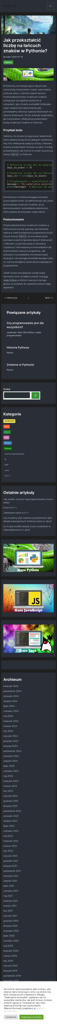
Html (19, 332)
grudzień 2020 (10, 921)
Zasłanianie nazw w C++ (16, 512)
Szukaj (6, 389)
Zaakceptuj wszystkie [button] (31, 1017)
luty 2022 (8, 851)
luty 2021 (8, 910)
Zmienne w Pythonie (20, 364)
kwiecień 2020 (10, 950)
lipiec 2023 (9, 766)
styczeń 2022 (10, 856)
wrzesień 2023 (11, 756)
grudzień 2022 (10, 801)
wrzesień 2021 (10, 876)
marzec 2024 (10, 726)
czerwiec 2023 (11, 771)
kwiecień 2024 (10, 721)
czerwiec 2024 (11, 711)
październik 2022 (12, 811)
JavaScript (11, 332)
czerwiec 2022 (11, 831)
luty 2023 (8, 791)
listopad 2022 (10, 806)
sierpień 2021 (10, 880)
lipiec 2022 (9, 826)
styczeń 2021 (10, 915)
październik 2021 (12, 871)
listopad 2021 (10, 866)
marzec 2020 (10, 955)
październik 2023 (12, 751)
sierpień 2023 (10, 761)
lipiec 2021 (8, 886)
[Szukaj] (35, 395)
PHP (6, 465)
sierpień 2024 (10, 701)
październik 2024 (12, 691)
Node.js (8, 448)
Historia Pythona (18, 347)
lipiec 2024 (9, 706)
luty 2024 (8, 731)
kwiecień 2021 (10, 901)
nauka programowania (14, 454)
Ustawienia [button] (11, 1017)
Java (7, 470)
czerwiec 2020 (11, 940)
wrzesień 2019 (10, 980)
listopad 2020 (10, 926)
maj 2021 (8, 896)
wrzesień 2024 (11, 696)
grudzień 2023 (10, 741)
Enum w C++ (10, 507)
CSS (25, 332)
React (7, 432)
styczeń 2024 (10, 736)
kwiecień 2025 (10, 686)
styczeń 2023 (10, 796)
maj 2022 (8, 836)
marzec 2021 (10, 905)
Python (8, 62)
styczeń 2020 (10, 965)
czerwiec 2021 (10, 891)
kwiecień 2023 (10, 781)
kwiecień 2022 (10, 841)
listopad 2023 (10, 746)
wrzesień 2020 (11, 931)
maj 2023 (8, 776)
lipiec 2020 (9, 935)
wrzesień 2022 (11, 816)
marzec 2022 (10, 846)
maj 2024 (8, 716)
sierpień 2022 (10, 821)
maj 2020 (8, 945)
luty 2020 (8, 961)
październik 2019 (12, 975)
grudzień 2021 (10, 861)
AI (5, 459)
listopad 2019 (10, 970)
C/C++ (7, 476)
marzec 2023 (10, 786)
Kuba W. (10, 6)
